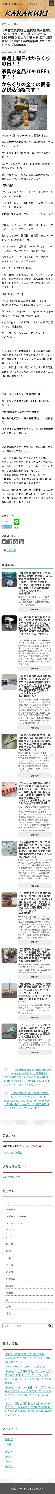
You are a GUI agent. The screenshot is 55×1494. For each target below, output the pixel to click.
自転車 (9, 1285)
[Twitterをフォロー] (4, 541)
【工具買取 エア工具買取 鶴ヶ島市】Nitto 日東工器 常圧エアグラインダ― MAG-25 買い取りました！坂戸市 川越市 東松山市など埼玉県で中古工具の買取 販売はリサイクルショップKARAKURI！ (35, 903)
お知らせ (10, 1209)
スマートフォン (14, 1223)
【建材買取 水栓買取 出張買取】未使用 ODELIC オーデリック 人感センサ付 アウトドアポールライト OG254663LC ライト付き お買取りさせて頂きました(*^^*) (34, 992)
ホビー (9, 1237)
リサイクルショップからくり (21, 4)
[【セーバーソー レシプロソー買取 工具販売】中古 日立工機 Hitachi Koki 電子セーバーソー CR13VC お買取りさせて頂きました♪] (9, 1031)
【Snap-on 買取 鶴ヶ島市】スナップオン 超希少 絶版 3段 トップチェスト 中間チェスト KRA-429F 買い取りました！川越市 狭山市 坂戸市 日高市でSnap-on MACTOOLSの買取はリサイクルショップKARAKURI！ (34, 793)
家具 (8, 1251)
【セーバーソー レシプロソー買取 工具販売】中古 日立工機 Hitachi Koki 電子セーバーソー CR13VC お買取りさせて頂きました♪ (34, 1030)
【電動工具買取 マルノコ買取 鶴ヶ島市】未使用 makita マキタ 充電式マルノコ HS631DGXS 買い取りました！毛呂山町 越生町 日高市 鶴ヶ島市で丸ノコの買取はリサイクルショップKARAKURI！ (35, 583)
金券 (8, 1306)
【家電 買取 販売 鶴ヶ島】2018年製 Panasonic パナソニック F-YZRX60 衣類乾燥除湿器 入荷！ (27, 1357)
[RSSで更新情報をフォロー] (21, 541)
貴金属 (9, 1292)
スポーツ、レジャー (16, 1216)
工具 (24, 51)
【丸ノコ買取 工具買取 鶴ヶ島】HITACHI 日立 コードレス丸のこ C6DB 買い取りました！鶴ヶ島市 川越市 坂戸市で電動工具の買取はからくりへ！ (29, 1409)
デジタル (10, 1230)
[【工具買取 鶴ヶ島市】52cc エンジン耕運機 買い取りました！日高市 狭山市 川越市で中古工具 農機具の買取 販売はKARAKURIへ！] (9, 955)
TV (7, 1202)
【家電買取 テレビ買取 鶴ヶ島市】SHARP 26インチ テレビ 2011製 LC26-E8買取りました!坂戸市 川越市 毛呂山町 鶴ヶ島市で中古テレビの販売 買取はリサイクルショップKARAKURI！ (27, 1100)
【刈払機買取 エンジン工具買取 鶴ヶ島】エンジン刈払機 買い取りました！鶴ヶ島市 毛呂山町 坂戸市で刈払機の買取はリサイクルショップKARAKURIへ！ (35, 849)
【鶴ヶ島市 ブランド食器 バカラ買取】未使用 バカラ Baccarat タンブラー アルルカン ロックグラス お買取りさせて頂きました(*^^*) (29, 1393)
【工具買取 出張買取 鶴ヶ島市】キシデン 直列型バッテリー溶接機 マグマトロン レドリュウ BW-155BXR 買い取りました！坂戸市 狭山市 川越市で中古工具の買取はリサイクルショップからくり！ (34, 627)
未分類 (9, 1264)
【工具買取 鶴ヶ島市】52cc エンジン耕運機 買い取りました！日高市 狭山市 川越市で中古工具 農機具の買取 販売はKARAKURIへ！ (34, 955)
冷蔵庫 (9, 1244)
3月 (9, 1444)
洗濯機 (9, 1271)
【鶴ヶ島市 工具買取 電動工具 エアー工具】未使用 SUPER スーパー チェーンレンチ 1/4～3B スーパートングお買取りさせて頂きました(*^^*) (28, 1377)
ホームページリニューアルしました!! (25, 1366)
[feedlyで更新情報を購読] (15, 541)
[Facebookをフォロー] (9, 541)
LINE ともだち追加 (12, 1152)
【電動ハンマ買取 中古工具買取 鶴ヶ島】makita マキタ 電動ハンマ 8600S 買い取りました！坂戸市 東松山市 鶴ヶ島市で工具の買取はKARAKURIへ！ (35, 742)
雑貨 (8, 1313)
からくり (11, 550)
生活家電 (10, 1278)
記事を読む (35, 609)
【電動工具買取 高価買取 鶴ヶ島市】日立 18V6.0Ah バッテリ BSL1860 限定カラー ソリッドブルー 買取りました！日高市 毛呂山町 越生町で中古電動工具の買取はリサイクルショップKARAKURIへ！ (34, 686)
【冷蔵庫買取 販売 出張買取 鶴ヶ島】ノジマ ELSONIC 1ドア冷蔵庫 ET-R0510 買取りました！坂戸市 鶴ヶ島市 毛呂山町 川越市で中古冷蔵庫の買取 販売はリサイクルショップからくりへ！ (27, 1077)
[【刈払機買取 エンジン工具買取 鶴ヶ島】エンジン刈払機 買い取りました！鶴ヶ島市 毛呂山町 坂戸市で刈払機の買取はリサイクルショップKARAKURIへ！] (9, 848)
